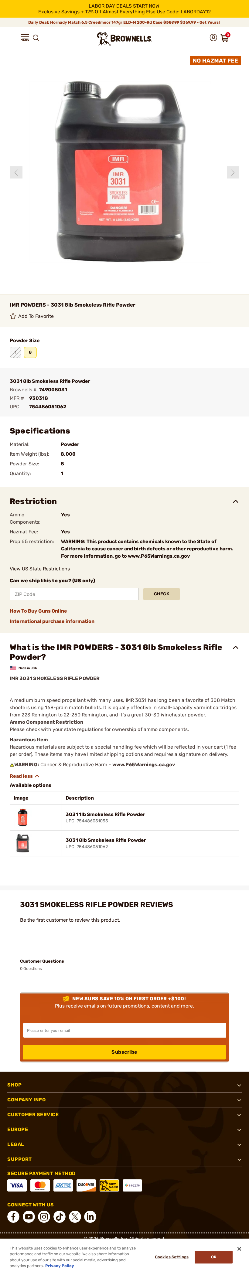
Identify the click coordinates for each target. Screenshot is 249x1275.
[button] (25, 37)
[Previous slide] (16, 172)
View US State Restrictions (40, 569)
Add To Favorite (36, 316)
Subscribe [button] (124, 1052)
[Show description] (25, 776)
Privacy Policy (59, 1265)
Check (161, 594)
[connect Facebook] (13, 1217)
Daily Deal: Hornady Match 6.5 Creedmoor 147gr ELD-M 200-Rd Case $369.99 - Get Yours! (124, 22)
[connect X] (75, 1217)
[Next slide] (233, 172)
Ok (213, 1257)
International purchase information (52, 621)
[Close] (239, 1249)
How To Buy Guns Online (38, 611)
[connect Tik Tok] (59, 1217)
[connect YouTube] (29, 1217)
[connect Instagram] (44, 1217)
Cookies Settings (172, 1257)
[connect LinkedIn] (90, 1217)
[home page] (124, 39)
